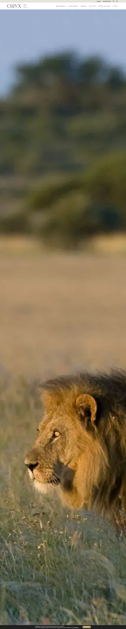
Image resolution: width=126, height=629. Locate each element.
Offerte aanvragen (104, 6)
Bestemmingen (60, 6)
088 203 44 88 (107, 1)
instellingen (76, 627)
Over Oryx (92, 6)
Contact (115, 6)
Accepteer (87, 627)
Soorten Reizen (73, 6)
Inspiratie (84, 6)
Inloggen (99, 1)
